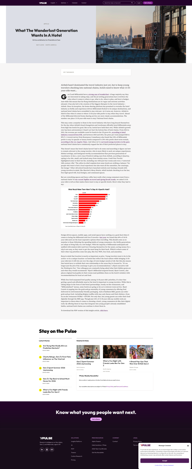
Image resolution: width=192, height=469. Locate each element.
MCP (72, 449)
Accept (164, 461)
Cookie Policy (158, 465)
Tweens (73, 452)
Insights (53, 3)
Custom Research (76, 456)
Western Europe (134, 367)
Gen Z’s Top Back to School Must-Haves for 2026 (56, 380)
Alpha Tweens (96, 441)
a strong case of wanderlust (98, 94)
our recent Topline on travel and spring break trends (95, 179)
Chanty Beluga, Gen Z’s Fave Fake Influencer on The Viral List (57, 358)
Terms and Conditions (122, 386)
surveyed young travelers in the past (115, 142)
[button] (188, 446)
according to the (74, 142)
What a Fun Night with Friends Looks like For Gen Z (55, 391)
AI (71, 445)
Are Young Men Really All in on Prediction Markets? (55, 347)
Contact (84, 3)
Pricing (73, 460)
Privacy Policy (110, 386)
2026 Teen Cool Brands (99, 449)
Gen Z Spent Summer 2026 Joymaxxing (54, 369)
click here (104, 310)
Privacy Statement (169, 465)
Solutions (63, 3)
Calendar (75, 3)
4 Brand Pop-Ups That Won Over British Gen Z (139, 362)
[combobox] (117, 2)
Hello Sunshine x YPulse (99, 445)
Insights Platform (76, 441)
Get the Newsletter (98, 452)
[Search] (133, 2)
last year (103, 237)
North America (51, 45)
